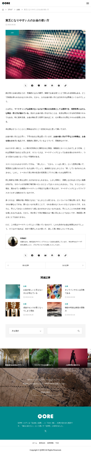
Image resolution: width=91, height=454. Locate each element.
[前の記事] (26, 265)
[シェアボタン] (25, 85)
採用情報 (50, 443)
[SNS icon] (45, 431)
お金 (24, 286)
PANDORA (45, 392)
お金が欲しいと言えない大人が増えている (33, 291)
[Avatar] (13, 241)
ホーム (34, 443)
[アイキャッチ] (13, 291)
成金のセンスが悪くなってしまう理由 (33, 309)
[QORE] (6, 3)
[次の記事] (65, 265)
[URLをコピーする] (65, 85)
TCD (57, 443)
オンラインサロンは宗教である (74, 291)
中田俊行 (23, 238)
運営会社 (42, 443)
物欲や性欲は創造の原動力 (74, 309)
